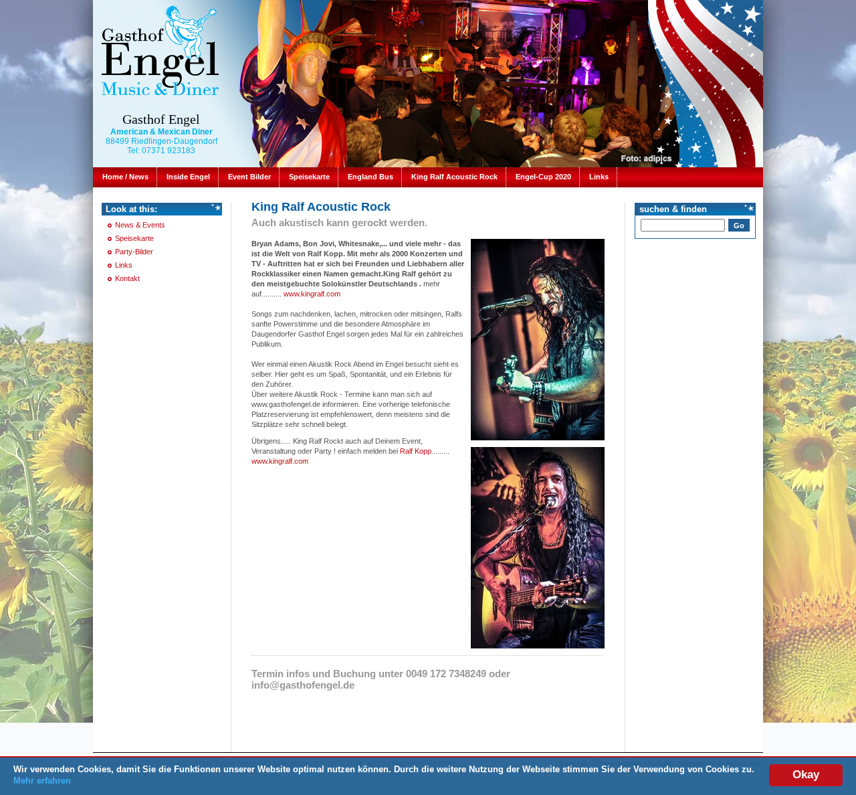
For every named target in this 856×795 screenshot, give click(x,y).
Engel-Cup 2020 (543, 177)
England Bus (370, 177)
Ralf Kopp (415, 451)
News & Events (140, 225)
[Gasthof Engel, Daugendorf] (160, 49)
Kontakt (127, 278)
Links (599, 177)
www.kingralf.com (312, 294)
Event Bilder (249, 177)
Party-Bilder (134, 252)
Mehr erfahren (42, 781)
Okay (805, 774)
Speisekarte (309, 177)
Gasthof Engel (161, 119)
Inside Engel (188, 177)
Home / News (125, 177)
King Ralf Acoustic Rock (454, 177)
